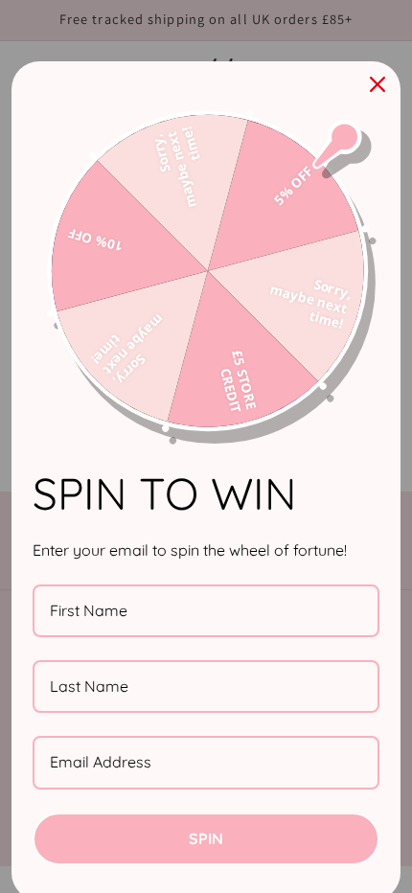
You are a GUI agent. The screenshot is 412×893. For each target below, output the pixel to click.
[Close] (378, 84)
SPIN (206, 838)
